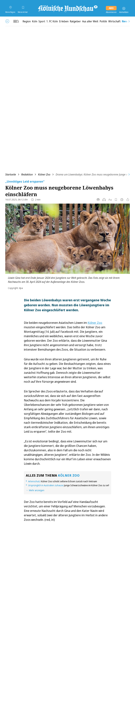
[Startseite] (67, 8)
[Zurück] (7, 21)
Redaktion (27, 174)
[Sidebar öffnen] (16, 21)
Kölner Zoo (44, 174)
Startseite (10, 174)
